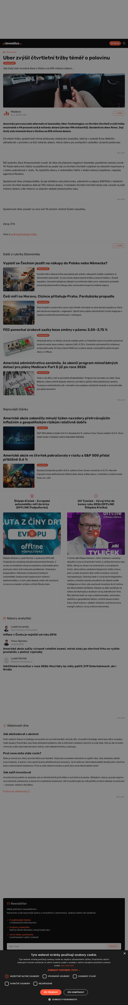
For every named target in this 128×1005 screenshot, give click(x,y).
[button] (64, 970)
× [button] (124, 953)
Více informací (67, 965)
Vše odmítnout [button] (75, 992)
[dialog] (64, 977)
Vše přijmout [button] (51, 992)
